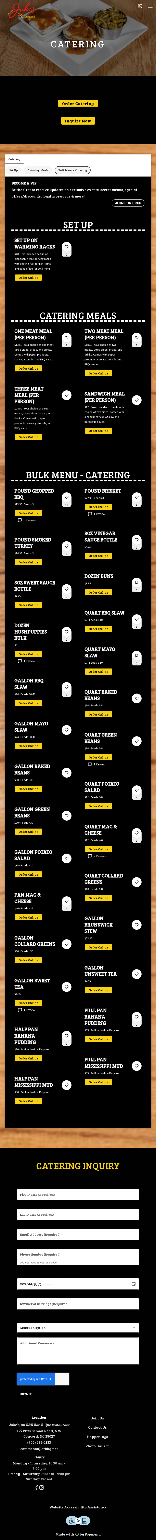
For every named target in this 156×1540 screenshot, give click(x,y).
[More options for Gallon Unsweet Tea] (137, 974)
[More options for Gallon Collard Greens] (67, 944)
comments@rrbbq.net (39, 1448)
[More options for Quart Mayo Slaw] (137, 656)
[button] (43, 262)
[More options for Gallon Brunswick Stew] (137, 925)
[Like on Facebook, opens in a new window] (36, 1488)
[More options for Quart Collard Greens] (137, 882)
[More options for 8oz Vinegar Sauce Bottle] (137, 540)
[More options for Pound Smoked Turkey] (67, 546)
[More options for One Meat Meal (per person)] (67, 337)
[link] (28, 277)
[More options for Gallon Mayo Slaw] (67, 730)
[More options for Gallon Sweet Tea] (67, 987)
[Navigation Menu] (150, 6)
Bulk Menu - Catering (72, 170)
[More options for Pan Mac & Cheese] (67, 901)
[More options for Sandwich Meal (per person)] (137, 400)
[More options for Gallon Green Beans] (67, 816)
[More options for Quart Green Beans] (137, 741)
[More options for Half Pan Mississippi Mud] (67, 1085)
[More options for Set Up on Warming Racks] (67, 247)
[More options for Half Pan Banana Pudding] (67, 1036)
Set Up (13, 170)
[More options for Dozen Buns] (137, 582)
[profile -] (140, 5)
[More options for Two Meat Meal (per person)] (137, 337)
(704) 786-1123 (39, 1442)
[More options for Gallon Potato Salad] (67, 858)
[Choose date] (134, 1284)
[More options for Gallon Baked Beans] (67, 773)
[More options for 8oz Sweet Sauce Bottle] (67, 589)
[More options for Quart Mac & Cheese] (137, 833)
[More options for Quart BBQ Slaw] (137, 619)
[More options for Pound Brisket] (137, 497)
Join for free (128, 202)
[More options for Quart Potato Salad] (137, 790)
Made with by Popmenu (52, 1534)
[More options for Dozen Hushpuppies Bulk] (67, 632)
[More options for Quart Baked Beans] (137, 698)
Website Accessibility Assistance (78, 1507)
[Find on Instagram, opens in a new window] (41, 1488)
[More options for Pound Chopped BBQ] (67, 497)
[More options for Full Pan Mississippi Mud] (137, 1066)
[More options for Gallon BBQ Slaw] (67, 687)
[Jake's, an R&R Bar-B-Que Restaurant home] (21, 10)
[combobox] (46, 1328)
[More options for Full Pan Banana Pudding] (137, 1017)
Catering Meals (38, 170)
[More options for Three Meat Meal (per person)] (67, 395)
